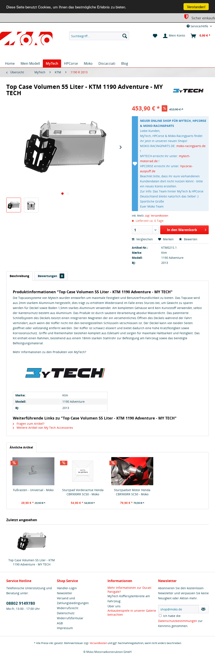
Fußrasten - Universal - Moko (33, 490)
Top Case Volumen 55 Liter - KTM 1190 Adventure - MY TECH (31, 562)
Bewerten (190, 239)
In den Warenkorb (182, 229)
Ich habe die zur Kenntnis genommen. (180, 621)
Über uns (114, 606)
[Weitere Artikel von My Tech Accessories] (188, 90)
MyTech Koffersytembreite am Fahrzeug (129, 598)
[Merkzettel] (155, 36)
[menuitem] (99, 36)
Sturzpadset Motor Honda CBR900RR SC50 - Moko (132, 492)
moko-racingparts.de (191, 146)
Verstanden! (196, 6)
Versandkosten (98, 643)
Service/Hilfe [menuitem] (199, 26)
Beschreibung (19, 276)
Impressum (65, 628)
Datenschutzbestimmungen (177, 621)
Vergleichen (144, 239)
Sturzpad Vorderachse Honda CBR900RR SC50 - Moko (83, 492)
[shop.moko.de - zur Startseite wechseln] (26, 39)
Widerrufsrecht (67, 608)
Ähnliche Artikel (21, 447)
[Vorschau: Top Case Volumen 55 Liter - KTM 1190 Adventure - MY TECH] (13, 205)
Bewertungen (50, 276)
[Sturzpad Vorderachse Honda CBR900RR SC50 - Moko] (83, 471)
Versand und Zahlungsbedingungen (73, 600)
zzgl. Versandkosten (156, 215)
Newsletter (64, 593)
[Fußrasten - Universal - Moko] (33, 471)
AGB (60, 623)
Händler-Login (67, 588)
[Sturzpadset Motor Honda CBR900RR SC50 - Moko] (132, 471)
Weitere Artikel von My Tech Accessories (44, 428)
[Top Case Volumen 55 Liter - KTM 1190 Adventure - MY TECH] (31, 541)
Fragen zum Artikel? (30, 424)
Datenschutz (66, 613)
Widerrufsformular (70, 618)
